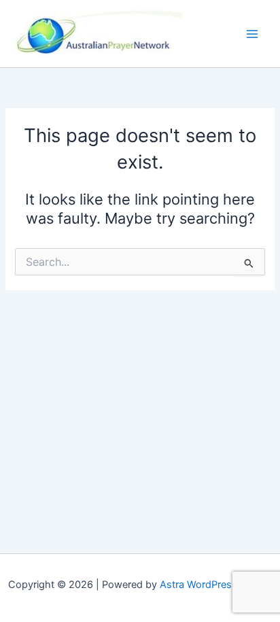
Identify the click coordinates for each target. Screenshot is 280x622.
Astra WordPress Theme (216, 584)
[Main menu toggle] (252, 34)
